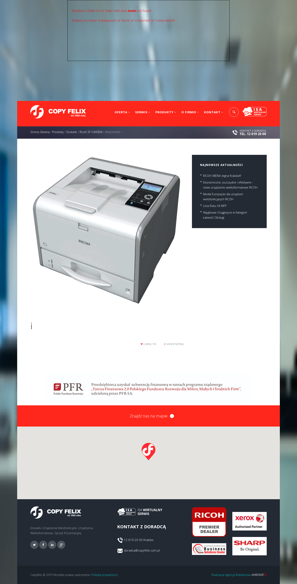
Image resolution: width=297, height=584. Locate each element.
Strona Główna (40, 132)
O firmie (188, 112)
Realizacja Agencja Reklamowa (232, 575)
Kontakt (212, 112)
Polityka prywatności (105, 575)
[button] (148, 451)
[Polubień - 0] (141, 344)
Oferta (121, 112)
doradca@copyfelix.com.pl (142, 550)
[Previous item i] (68, 230)
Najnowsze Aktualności (221, 165)
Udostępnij (175, 344)
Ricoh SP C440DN (91, 132)
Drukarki (71, 132)
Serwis (141, 112)
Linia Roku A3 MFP (214, 206)
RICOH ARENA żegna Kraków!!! (222, 176)
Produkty (164, 112)
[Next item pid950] (145, 230)
